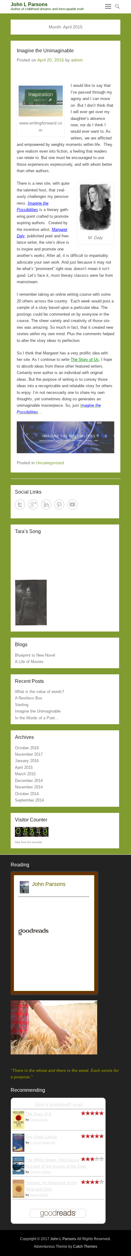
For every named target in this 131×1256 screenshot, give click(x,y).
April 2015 (24, 767)
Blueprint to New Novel (35, 655)
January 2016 (27, 760)
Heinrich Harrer (40, 1171)
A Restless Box (28, 698)
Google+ (33, 504)
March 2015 (25, 774)
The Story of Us (85, 359)
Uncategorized (50, 462)
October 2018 (27, 748)
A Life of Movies (29, 661)
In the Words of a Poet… (37, 718)
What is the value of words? (39, 691)
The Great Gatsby (41, 1137)
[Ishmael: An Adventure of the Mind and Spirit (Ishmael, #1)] (18, 1197)
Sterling (21, 704)
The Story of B (38, 1114)
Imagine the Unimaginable (45, 50)
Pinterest (59, 504)
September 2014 (29, 800)
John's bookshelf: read (58, 1104)
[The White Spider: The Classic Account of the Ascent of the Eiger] (18, 1173)
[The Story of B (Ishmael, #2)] (18, 1128)
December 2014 (29, 780)
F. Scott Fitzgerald (42, 1142)
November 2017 (29, 754)
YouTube (72, 504)
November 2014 (29, 787)
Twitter (20, 504)
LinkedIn (46, 504)
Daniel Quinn (39, 1119)
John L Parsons (29, 4)
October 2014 (27, 793)
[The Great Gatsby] (18, 1150)
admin (77, 59)
